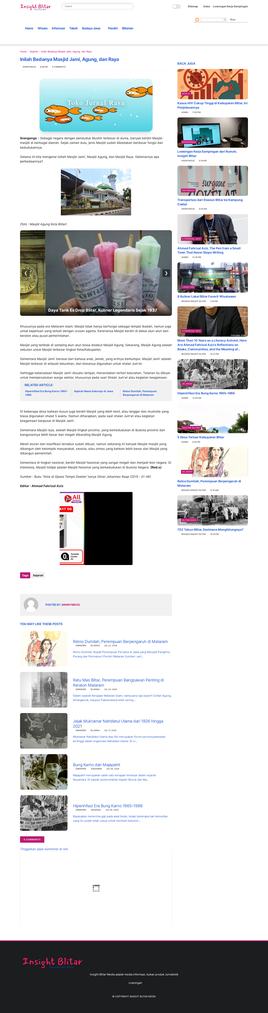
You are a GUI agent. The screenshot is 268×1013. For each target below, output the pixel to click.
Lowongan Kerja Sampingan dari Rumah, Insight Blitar (207, 154)
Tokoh (73, 28)
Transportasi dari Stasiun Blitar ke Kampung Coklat (210, 202)
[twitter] (201, 15)
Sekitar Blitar (191, 427)
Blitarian (127, 28)
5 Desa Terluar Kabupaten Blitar (200, 437)
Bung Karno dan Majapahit (96, 764)
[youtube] (224, 15)
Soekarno (96, 768)
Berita (186, 93)
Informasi (58, 28)
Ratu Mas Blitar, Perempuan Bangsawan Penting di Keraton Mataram (118, 683)
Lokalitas (188, 287)
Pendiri (113, 28)
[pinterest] (213, 15)
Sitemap (193, 6)
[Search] (130, 6)
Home (29, 28)
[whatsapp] (207, 15)
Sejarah (34, 51)
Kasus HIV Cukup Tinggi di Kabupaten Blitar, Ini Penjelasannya (212, 105)
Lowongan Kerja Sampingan (230, 6)
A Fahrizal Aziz (191, 238)
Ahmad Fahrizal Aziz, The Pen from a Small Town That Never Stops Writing (208, 250)
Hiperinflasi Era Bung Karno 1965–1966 (46, 393)
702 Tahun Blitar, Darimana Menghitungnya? (210, 529)
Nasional (95, 810)
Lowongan (135, 983)
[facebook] (195, 15)
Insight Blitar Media (143, 996)
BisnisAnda (189, 142)
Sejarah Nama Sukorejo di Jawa (93, 391)
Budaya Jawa (91, 28)
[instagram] (218, 15)
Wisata (42, 28)
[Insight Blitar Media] (36, 7)
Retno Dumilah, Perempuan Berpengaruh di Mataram (140, 393)
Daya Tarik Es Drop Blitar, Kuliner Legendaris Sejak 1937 (77, 310)
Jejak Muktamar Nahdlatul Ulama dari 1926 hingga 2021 (118, 724)
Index (206, 6)
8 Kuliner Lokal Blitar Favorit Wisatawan (206, 296)
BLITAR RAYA (189, 520)
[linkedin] (52, 585)
